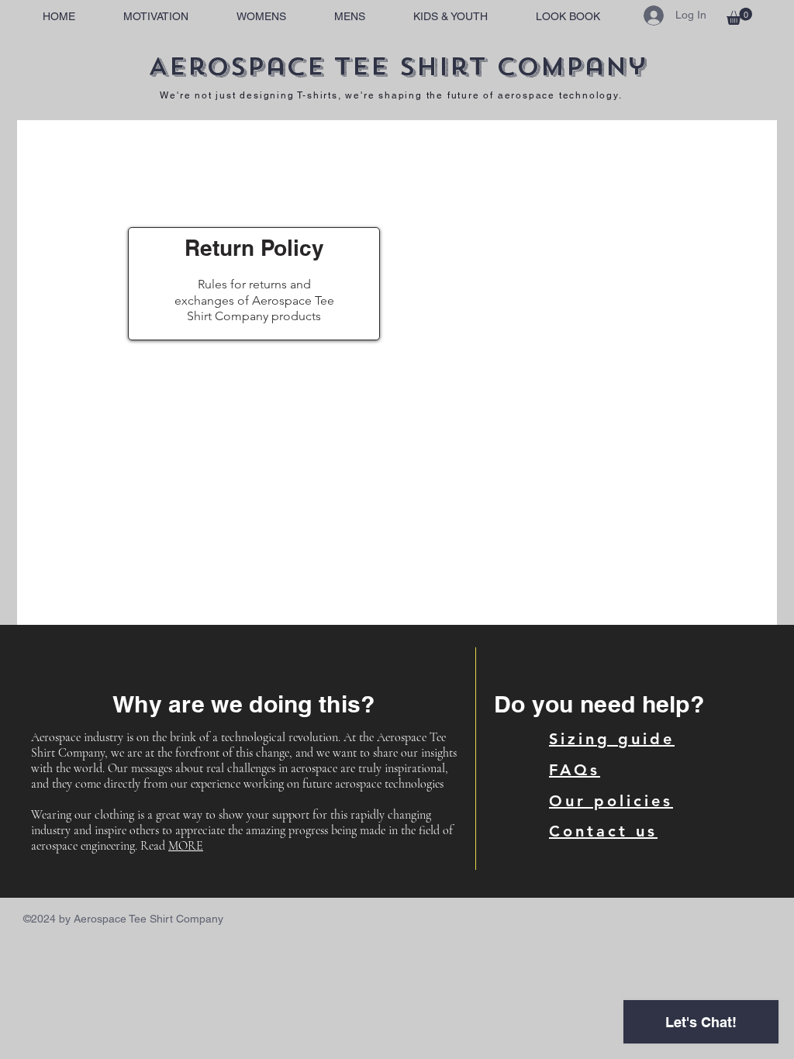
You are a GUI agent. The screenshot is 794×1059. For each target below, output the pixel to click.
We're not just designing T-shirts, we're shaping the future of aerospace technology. (391, 95)
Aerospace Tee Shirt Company (397, 66)
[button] (739, 16)
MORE (185, 846)
